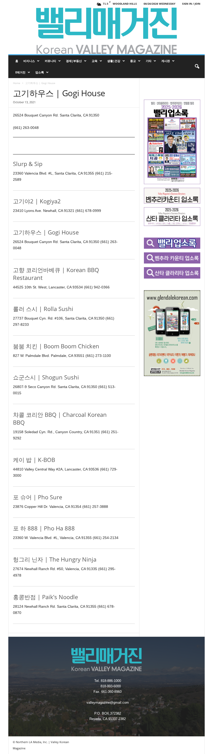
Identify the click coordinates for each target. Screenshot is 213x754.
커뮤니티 (50, 61)
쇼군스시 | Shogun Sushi (46, 377)
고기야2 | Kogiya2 (37, 201)
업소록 (39, 72)
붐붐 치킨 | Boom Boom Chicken (56, 346)
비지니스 (29, 61)
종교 (133, 61)
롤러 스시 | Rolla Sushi (43, 309)
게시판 (165, 61)
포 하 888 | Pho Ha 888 (44, 528)
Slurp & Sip (27, 164)
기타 (148, 61)
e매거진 (20, 72)
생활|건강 (113, 61)
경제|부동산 (74, 61)
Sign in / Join (191, 3)
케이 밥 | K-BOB (34, 460)
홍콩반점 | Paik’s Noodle (45, 597)
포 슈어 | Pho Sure (37, 497)
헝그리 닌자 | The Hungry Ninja (54, 559)
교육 (94, 61)
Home (16, 83)
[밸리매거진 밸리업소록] (106, 31)
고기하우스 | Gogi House (46, 232)
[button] (197, 66)
